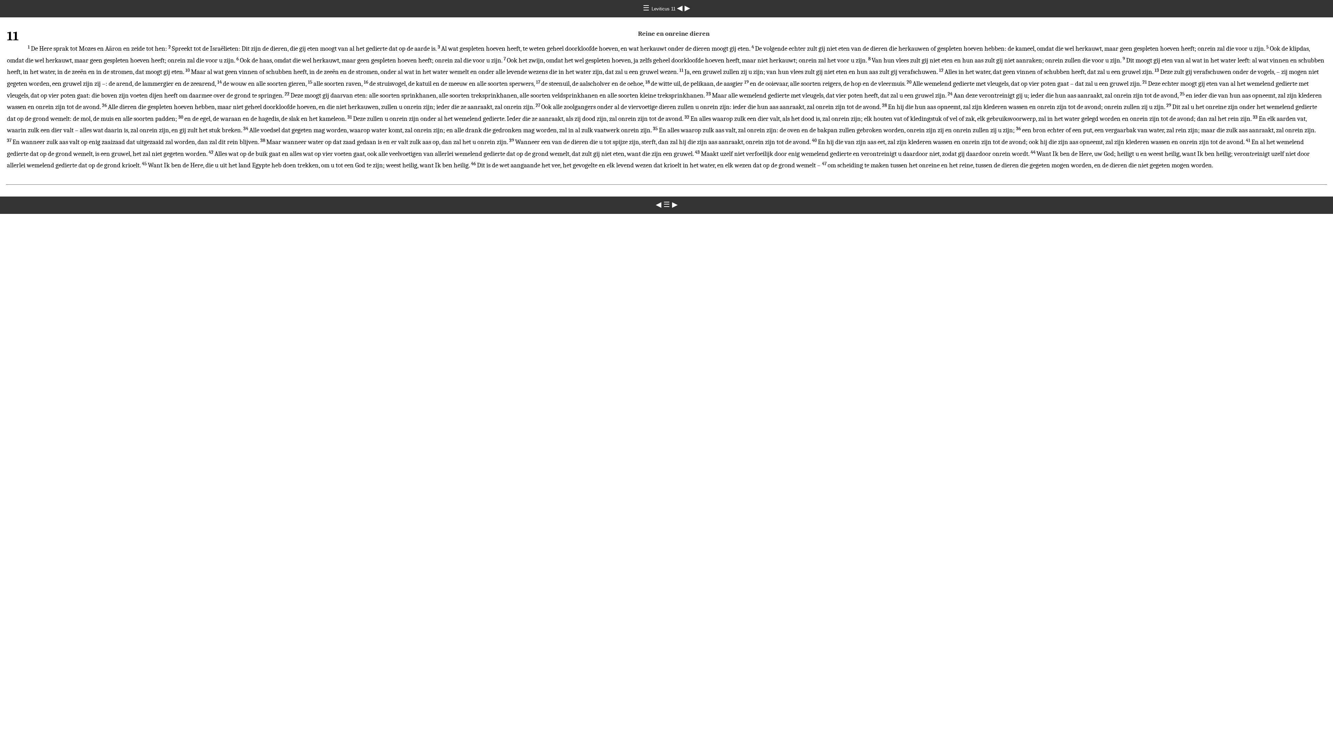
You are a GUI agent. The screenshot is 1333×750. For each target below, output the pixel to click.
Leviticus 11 (664, 8)
